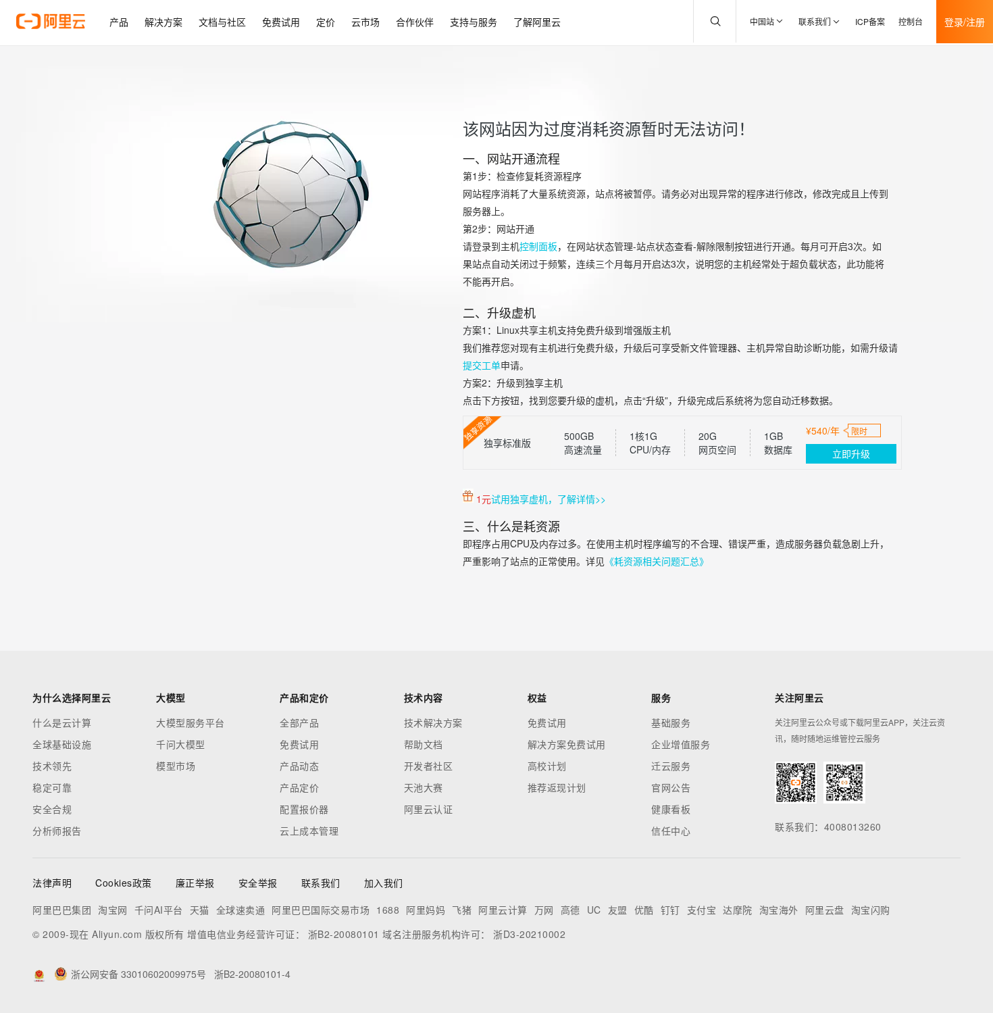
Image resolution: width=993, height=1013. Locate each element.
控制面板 (538, 246)
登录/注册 (964, 21)
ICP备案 (870, 21)
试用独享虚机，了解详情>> (548, 498)
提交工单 (482, 365)
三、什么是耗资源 (511, 526)
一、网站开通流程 (511, 158)
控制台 (910, 21)
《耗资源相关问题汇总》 (657, 561)
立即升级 (851, 453)
